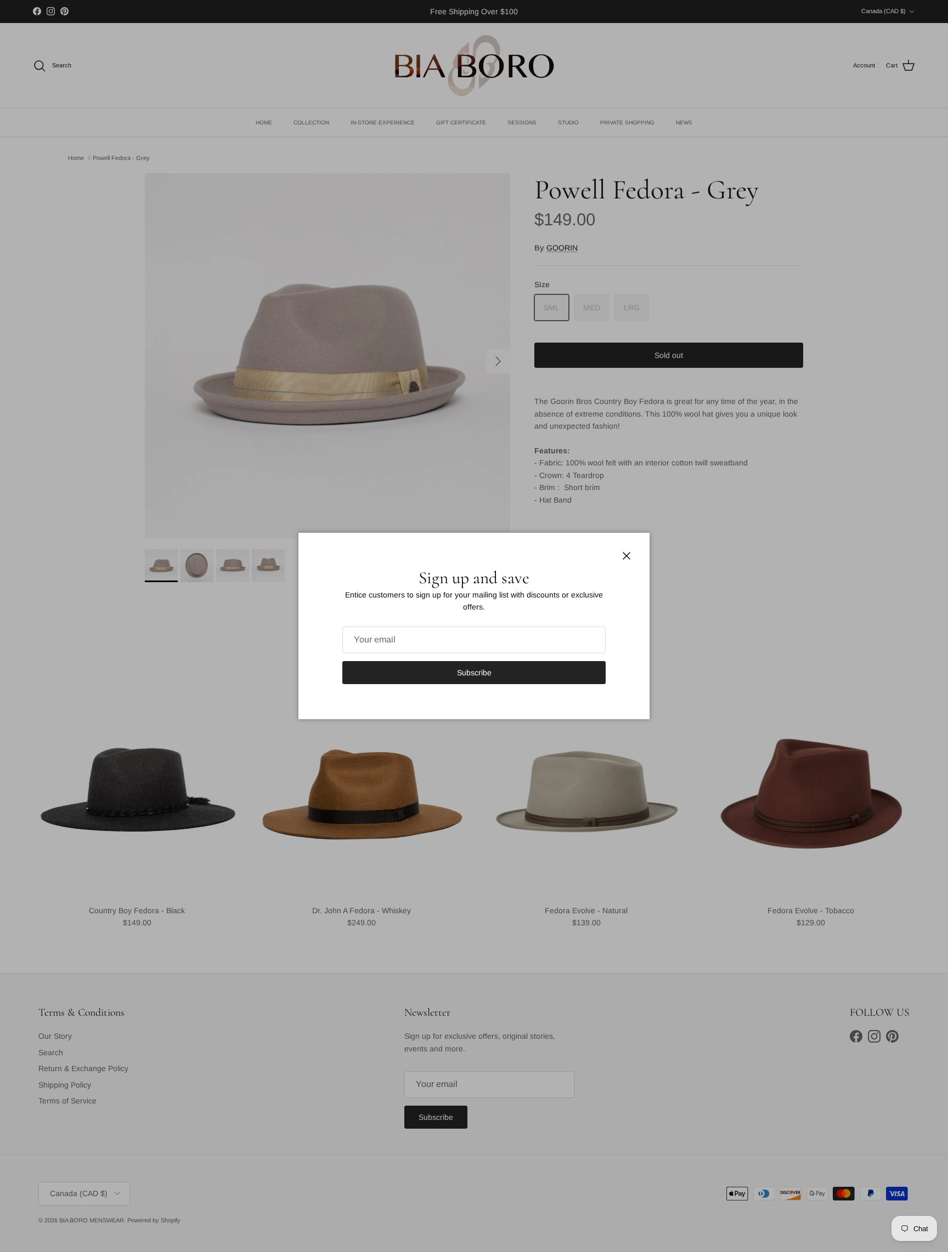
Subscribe (474, 672)
